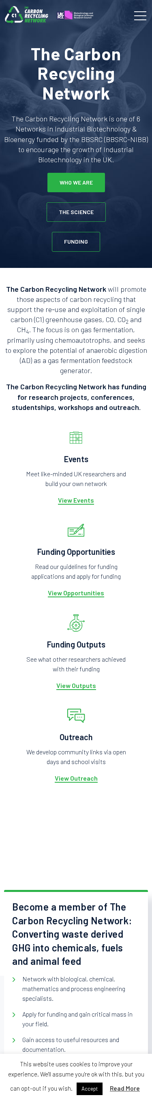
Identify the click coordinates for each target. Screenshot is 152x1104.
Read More (125, 1088)
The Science (76, 211)
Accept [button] (89, 1088)
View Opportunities (76, 593)
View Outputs (76, 685)
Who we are (76, 182)
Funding (76, 241)
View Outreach (76, 778)
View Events (76, 500)
